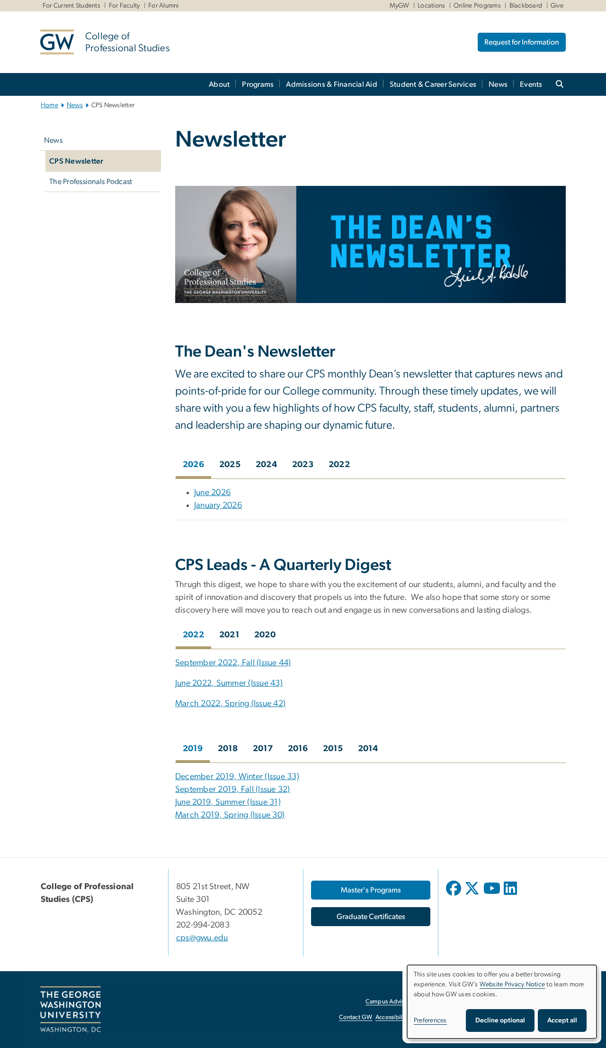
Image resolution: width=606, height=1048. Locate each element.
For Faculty (124, 5)
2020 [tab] (265, 635)
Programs (258, 84)
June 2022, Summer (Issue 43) (229, 683)
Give (557, 5)
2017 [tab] (263, 749)
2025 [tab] (230, 464)
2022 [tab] (339, 464)
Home (49, 105)
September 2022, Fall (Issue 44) (233, 663)
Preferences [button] (430, 1020)
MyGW (400, 5)
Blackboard (526, 5)
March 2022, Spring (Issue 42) (230, 703)
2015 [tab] (333, 749)
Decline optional (500, 1020)
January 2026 (218, 505)
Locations (431, 5)
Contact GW (356, 1017)
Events (531, 84)
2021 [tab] (229, 635)
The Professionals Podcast (90, 181)
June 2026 (212, 492)
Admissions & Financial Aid (331, 84)
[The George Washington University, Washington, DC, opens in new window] (70, 1009)
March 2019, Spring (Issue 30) (230, 815)
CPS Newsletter (76, 161)
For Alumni (163, 5)
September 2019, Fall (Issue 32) (232, 789)
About (219, 84)
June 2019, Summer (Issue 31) (228, 802)
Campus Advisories (391, 1002)
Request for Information (521, 42)
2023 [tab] (302, 464)
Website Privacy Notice (512, 984)
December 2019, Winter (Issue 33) (237, 776)
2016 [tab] (298, 749)
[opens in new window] (454, 895)
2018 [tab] (228, 749)
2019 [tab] (193, 749)
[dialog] (502, 1002)
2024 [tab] (266, 464)
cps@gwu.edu (202, 938)
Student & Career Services (433, 84)
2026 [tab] (193, 464)
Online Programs (477, 5)
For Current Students (71, 5)
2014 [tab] (368, 749)
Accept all (562, 1020)
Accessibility (392, 1017)
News (498, 84)
